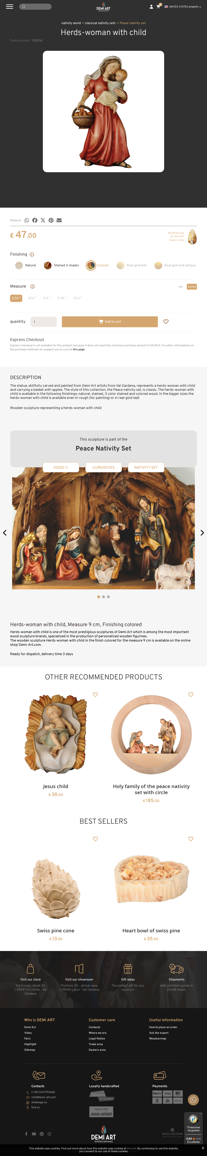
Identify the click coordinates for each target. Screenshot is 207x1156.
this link (131, 1148)
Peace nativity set (133, 23)
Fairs (27, 1038)
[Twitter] (42, 220)
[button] (5, 534)
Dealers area (97, 1050)
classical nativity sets (100, 23)
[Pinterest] (51, 220)
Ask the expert (158, 1033)
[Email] (59, 220)
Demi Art (30, 1027)
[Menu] (200, 1114)
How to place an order (163, 1027)
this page (79, 349)
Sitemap (29, 1050)
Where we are (98, 1033)
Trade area (96, 1044)
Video (28, 1033)
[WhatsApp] (26, 220)
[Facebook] (34, 220)
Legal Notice (97, 1038)
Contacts (94, 1027)
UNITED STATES (183, 6)
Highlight (30, 1044)
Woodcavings (157, 1038)
